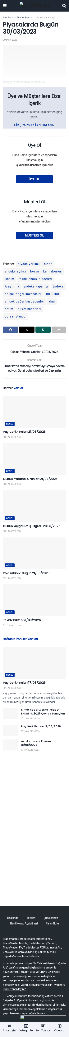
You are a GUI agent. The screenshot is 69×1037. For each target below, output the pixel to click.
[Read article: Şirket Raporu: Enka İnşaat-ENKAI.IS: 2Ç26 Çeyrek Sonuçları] (10, 713)
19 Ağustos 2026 (31, 731)
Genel (9, 424)
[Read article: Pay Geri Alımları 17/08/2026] (34, 663)
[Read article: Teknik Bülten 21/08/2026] (34, 600)
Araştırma (12, 286)
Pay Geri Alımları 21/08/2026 (24, 432)
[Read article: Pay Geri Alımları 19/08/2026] (10, 730)
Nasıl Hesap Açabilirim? (24, 923)
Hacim (9, 279)
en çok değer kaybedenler (24, 301)
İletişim (31, 917)
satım (9, 309)
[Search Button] (64, 6)
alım (51, 301)
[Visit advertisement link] (34, 793)
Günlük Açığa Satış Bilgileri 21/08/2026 (31, 526)
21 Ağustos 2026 (13, 437)
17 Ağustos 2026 (13, 688)
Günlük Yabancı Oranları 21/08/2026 (30, 479)
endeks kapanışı (36, 286)
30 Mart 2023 (10, 39)
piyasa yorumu (29, 264)
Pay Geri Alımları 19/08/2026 (41, 726)
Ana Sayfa (8, 17)
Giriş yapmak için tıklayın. (34, 125)
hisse (48, 264)
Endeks (58, 286)
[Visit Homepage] (34, 6)
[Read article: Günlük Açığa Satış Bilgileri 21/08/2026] (34, 506)
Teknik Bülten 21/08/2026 (22, 620)
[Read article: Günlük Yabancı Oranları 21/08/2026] (34, 459)
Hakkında (12, 917)
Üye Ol (34, 179)
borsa (34, 271)
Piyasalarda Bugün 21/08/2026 (26, 573)
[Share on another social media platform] (59, 330)
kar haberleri (52, 271)
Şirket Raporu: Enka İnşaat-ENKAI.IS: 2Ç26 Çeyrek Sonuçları (43, 711)
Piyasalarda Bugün (46, 17)
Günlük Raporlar (25, 17)
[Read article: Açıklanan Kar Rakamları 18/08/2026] (10, 745)
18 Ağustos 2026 (31, 750)
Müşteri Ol (34, 235)
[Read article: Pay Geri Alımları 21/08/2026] (34, 412)
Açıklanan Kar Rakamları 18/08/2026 (38, 743)
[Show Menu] (5, 6)
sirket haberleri (29, 309)
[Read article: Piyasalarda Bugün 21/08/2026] (34, 553)
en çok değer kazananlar (23, 294)
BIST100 (52, 294)
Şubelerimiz (51, 917)
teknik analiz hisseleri (35, 279)
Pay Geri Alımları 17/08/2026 (24, 682)
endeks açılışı (15, 271)
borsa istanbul (15, 316)
